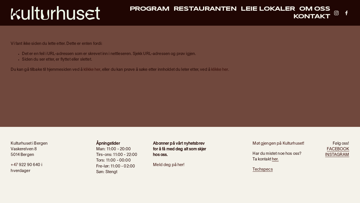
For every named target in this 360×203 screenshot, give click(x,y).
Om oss (314, 9)
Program (149, 9)
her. (275, 159)
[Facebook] (346, 13)
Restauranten (205, 9)
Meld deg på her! (168, 165)
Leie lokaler (268, 9)
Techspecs (263, 169)
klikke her (92, 70)
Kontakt (311, 17)
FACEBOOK (338, 149)
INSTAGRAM (337, 155)
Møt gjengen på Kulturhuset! (278, 143)
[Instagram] (336, 13)
